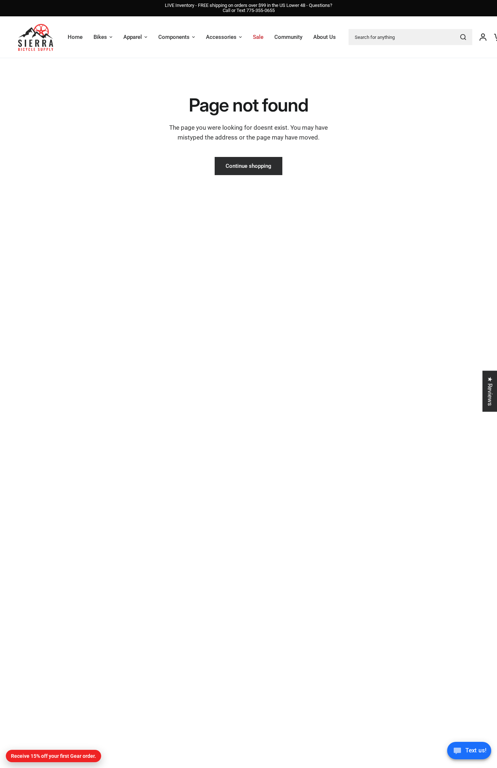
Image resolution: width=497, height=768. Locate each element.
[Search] (463, 37)
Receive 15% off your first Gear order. (53, 756)
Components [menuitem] (174, 37)
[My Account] (483, 37)
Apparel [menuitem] (132, 37)
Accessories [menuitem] (221, 37)
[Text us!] (469, 752)
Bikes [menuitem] (100, 37)
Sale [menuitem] (258, 37)
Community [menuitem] (288, 37)
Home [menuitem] (75, 37)
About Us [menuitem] (324, 37)
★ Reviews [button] (490, 391)
